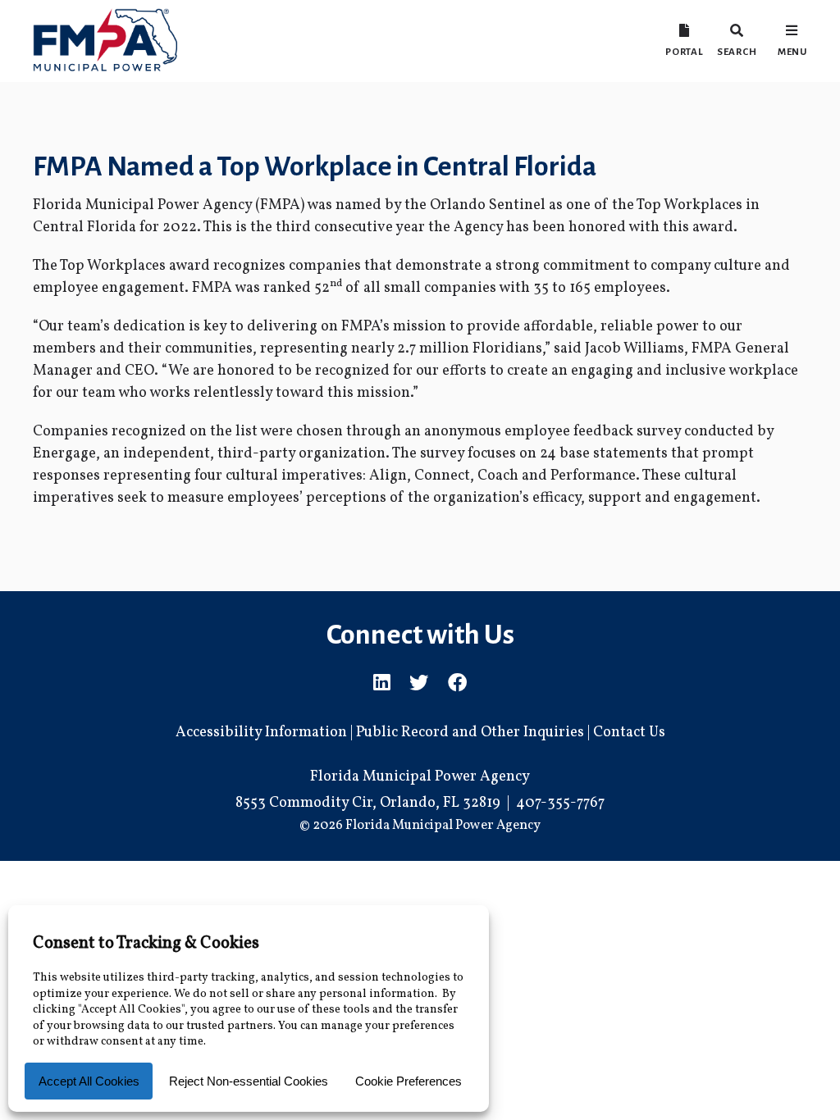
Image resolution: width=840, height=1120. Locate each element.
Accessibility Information (261, 732)
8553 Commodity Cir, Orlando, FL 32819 (367, 803)
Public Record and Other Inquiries (470, 732)
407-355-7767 (560, 803)
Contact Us (629, 732)
